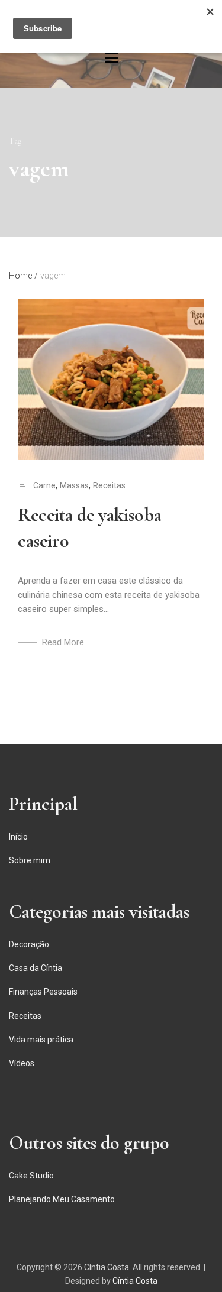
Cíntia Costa (106, 1267)
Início (18, 836)
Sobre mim (29, 860)
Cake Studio (31, 1175)
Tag (15, 141)
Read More (63, 642)
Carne (44, 485)
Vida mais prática (41, 1039)
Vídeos (21, 1063)
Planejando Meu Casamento (62, 1199)
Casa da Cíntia (35, 968)
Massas (74, 485)
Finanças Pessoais (43, 991)
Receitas (109, 485)
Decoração (29, 944)
